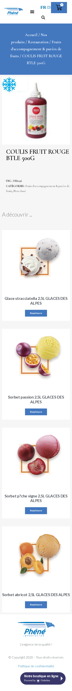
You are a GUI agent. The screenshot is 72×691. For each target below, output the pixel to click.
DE (50, 7)
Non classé (19, 191)
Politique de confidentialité (36, 666)
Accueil (31, 34)
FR (43, 7)
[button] (32, 11)
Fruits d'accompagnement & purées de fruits (35, 49)
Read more (36, 313)
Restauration (38, 42)
